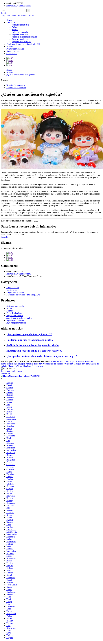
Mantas (15, 29)
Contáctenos (11, 53)
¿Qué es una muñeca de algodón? (20, 75)
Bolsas (14, 27)
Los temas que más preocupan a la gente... (29, 339)
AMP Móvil (88, 361)
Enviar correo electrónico (11, 371)
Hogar (9, 20)
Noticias (9, 46)
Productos (10, 22)
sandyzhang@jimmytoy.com (18, 6)
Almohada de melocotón (33, 366)
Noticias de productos (15, 85)
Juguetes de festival (20, 34)
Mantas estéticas (15, 366)
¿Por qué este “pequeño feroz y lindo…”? (29, 334)
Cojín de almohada (20, 32)
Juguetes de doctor (33, 364)
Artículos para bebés (20, 25)
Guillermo (5, 373)
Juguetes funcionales (20, 39)
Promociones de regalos (53, 364)
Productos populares (59, 361)
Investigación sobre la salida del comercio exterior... (34, 350)
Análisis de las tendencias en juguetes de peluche (32, 345)
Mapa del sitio (76, 361)
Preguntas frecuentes (15, 49)
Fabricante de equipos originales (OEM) (23, 44)
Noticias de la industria (16, 88)
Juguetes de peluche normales (24, 37)
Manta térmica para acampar (13, 364)
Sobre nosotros (12, 51)
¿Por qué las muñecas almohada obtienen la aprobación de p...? (41, 356)
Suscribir (5, 237)
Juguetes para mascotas (21, 41)
